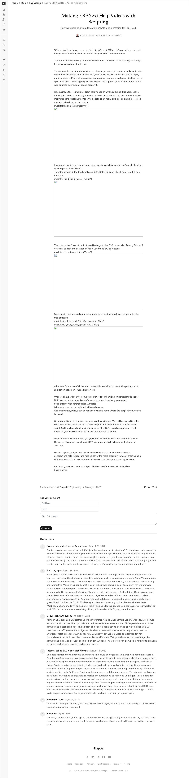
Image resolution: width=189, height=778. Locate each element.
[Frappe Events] (3, 60)
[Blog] (3, 24)
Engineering (35, 3)
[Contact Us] (3, 29)
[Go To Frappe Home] (3, 3)
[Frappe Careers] (3, 80)
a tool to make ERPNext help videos (84, 91)
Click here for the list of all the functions (74, 386)
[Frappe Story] (3, 40)
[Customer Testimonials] (3, 75)
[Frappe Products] (3, 9)
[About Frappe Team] (3, 50)
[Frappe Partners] (3, 14)
